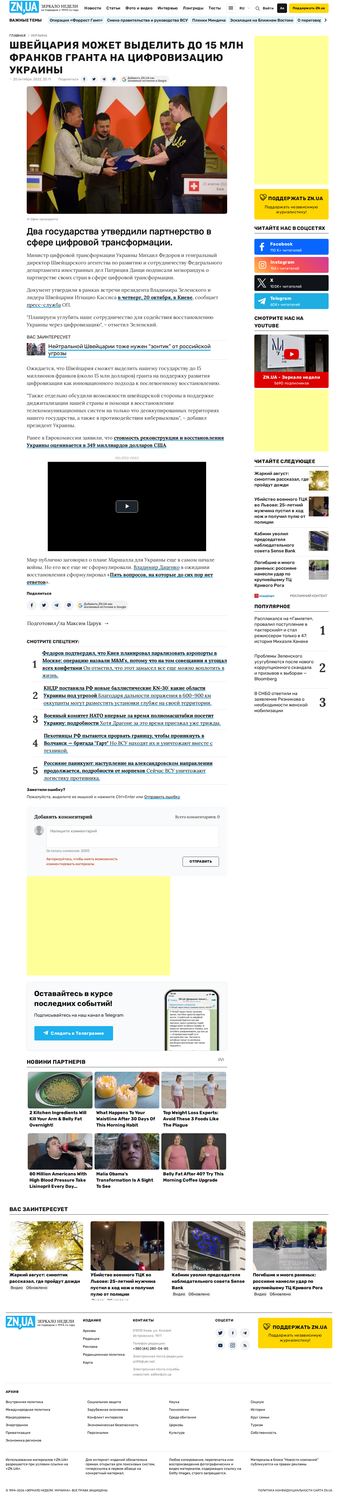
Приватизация (18, 1433)
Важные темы (25, 20)
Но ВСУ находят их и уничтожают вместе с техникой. (128, 743)
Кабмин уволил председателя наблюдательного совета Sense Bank (274, 542)
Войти (268, 8)
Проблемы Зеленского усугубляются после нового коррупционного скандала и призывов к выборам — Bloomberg (284, 667)
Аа (282, 8)
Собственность (263, 1433)
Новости (92, 8)
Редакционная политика (104, 1354)
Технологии (179, 1410)
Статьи (113, 8)
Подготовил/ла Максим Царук (64, 623)
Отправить (201, 861)
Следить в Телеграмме (77, 1033)
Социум (257, 1402)
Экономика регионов (23, 1440)
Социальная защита (104, 1402)
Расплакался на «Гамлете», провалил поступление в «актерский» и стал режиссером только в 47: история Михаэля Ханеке (283, 630)
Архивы (89, 1331)
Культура (177, 1433)
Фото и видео (138, 8)
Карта (88, 1362)
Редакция (91, 1339)
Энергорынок (17, 1425)
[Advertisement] (98, 925)
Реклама (90, 1347)
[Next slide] (325, 20)
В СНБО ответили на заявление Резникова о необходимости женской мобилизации (281, 702)
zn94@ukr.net (144, 1361)
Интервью (168, 8)
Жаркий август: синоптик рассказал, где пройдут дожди (281, 479)
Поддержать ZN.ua (309, 8)
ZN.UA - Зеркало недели (291, 377)
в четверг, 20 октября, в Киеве (155, 297)
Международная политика (28, 1410)
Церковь (176, 1425)
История (258, 1410)
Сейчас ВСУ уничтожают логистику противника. (128, 770)
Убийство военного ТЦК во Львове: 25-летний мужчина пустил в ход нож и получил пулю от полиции (281, 511)
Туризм (257, 1425)
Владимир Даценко (157, 567)
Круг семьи (260, 1417)
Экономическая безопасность (112, 1425)
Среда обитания (182, 1417)
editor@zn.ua (161, 1374)
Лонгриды (193, 8)
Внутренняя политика (24, 1402)
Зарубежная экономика (107, 1410)
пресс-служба (44, 305)
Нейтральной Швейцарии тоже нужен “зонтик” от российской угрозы (129, 350)
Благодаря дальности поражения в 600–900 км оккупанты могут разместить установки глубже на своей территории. (128, 695)
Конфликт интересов (105, 1417)
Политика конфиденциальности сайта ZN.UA (295, 1490)
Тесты (215, 8)
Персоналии (97, 1433)
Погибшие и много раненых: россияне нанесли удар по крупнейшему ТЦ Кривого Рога (275, 574)
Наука (174, 1402)
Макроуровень (18, 1417)
